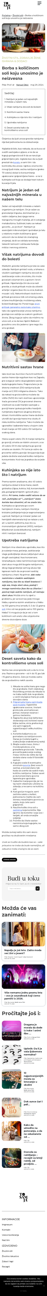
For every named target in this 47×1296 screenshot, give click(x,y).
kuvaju (16, 162)
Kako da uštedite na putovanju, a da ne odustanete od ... (33, 1131)
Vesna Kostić (28, 1061)
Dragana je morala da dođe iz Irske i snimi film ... (33, 1029)
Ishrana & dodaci (14, 61)
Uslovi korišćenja (10, 1235)
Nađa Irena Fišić (20, 1002)
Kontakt (6, 1230)
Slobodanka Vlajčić (30, 1113)
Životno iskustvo (10, 1256)
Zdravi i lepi (7, 1261)
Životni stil (18, 15)
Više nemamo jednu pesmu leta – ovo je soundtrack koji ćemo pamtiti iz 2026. (23, 995)
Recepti (6, 1266)
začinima (17, 810)
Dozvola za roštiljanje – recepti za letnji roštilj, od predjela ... (33, 1158)
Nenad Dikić (22, 85)
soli (3, 609)
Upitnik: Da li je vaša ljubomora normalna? (33, 1051)
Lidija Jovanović (28, 957)
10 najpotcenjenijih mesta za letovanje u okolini (33, 1079)
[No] (44, 1285)
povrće (26, 765)
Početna (6, 15)
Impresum (7, 1224)
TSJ (28, 1140)
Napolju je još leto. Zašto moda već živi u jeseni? (22, 952)
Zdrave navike (9, 859)
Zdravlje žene (30, 57)
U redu (23, 1291)
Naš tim (6, 1240)
